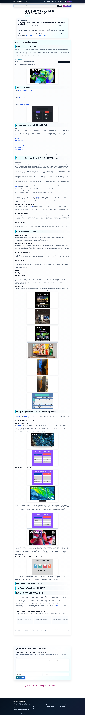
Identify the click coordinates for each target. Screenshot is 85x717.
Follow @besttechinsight (64, 62)
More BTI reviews (42, 35)
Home (44, 1)
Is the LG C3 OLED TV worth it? (23, 104)
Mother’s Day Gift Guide (39, 617)
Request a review (67, 5)
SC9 (50, 282)
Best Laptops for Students (57, 617)
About (65, 1)
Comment (18, 657)
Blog (61, 1)
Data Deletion (62, 706)
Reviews (48, 1)
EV (58, 1)
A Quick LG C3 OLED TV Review (23, 92)
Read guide (19, 621)
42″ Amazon (17, 138)
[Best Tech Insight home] (20, 1)
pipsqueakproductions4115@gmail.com (21, 709)
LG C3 (37, 197)
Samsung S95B (26, 416)
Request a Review (50, 706)
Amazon (17, 186)
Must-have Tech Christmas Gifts (23, 617)
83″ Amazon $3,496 (19, 151)
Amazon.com (25, 631)
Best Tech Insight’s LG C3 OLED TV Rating (25, 102)
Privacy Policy (62, 702)
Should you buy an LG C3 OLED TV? (24, 90)
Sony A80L (19, 416)
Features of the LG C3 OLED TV (23, 95)
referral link (57, 605)
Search (60, 5)
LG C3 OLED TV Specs (21, 97)
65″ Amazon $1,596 (19, 147)
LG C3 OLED (25, 596)
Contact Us (69, 1)
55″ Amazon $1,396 (19, 142)
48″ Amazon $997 (19, 140)
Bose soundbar (18, 290)
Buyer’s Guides (53, 1)
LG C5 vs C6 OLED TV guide (31, 35)
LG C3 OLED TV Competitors (23, 99)
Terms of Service (63, 704)
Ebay (23, 145)
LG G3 (34, 416)
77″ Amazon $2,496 (19, 149)
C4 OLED (31, 154)
